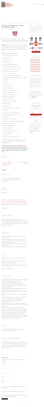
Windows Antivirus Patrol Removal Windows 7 (11, 338)
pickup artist (4, 325)
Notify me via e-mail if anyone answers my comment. (12, 391)
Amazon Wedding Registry (35, 71)
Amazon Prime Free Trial (35, 64)
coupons (6, 157)
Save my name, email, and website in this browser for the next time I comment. (14, 387)
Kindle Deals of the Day (35, 59)
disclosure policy (32, 130)
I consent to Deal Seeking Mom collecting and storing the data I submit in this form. (14, 396)
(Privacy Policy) (13, 396)
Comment (4, 363)
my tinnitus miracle (5, 232)
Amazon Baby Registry (34, 69)
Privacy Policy (36, 116)
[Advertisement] (22, 15)
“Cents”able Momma (10, 145)
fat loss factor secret (6, 174)
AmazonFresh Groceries (35, 62)
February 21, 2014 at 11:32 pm (5, 277)
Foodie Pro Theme (28, 405)
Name (3, 373)
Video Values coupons (15, 38)
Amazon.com (36, 128)
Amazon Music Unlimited (35, 66)
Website (3, 381)
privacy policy (37, 130)
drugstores (6, 156)
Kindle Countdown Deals (35, 60)
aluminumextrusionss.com (7, 275)
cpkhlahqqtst (4, 188)
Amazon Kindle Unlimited (35, 67)
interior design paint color (7, 215)
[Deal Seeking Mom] (7, 7)
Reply (2, 183)
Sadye (3, 254)
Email (3, 377)
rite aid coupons (9, 157)
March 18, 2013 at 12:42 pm (5, 190)
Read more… (34, 97)
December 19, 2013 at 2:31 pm (5, 234)
